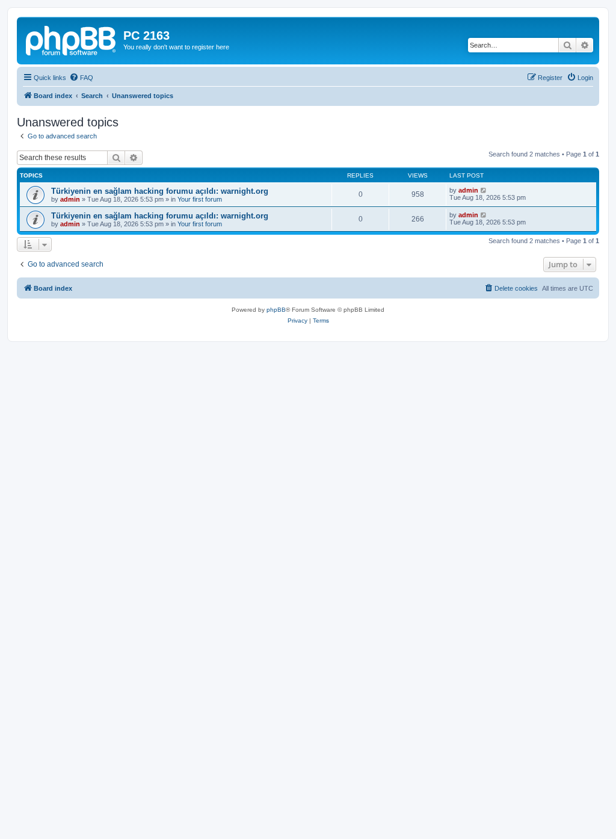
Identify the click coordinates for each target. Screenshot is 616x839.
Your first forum (199, 199)
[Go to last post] (484, 190)
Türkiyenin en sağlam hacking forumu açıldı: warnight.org (159, 191)
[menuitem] (81, 77)
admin (70, 199)
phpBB (276, 309)
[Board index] (71, 39)
